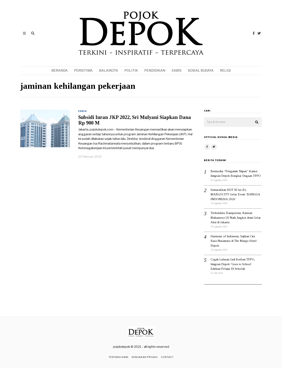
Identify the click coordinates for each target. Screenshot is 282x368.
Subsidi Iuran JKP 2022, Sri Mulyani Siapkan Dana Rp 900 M (134, 120)
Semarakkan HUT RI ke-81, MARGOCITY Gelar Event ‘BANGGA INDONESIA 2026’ (235, 194)
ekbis (176, 70)
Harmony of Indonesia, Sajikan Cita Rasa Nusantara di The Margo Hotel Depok (234, 241)
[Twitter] (259, 33)
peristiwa (83, 70)
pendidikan (154, 70)
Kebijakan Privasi (145, 357)
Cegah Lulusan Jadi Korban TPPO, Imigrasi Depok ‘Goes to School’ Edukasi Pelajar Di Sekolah (233, 264)
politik (131, 70)
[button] (257, 122)
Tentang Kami (118, 357)
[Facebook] (254, 33)
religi (225, 70)
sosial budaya (201, 70)
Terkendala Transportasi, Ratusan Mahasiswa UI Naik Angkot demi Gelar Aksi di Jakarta (236, 217)
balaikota (108, 70)
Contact (167, 357)
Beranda (59, 70)
